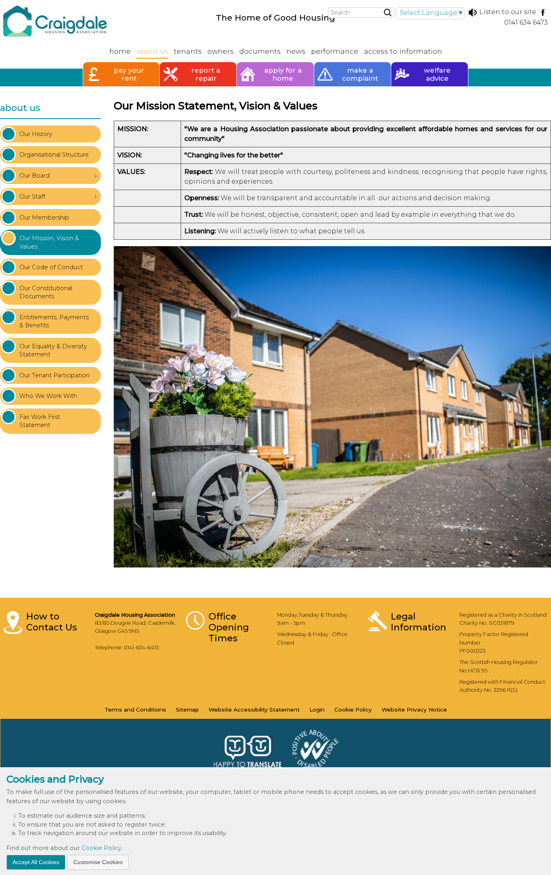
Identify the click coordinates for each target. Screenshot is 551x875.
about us (20, 107)
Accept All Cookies (36, 861)
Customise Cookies (98, 861)
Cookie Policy (101, 848)
